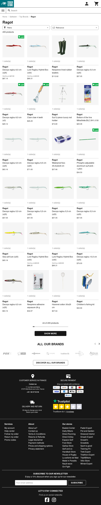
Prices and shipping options (40, 445)
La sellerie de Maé (70, 457)
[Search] (9, 10)
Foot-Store (67, 442)
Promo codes (10, 439)
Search (14, 10)
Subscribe (77, 482)
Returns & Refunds (36, 436)
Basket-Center (68, 427)
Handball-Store (69, 451)
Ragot (5, 66)
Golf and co (67, 448)
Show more (50, 333)
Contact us (33, 384)
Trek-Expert (85, 451)
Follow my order (11, 433)
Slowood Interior (87, 433)
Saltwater (13, 16)
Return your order (32, 412)
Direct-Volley (67, 436)
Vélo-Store (85, 460)
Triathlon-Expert (87, 454)
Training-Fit (85, 448)
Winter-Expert (86, 463)
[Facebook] (47, 500)
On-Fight (66, 466)
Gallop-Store (67, 445)
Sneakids (84, 442)
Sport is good (86, 445)
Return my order (11, 436)
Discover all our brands (50, 362)
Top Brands (23, 16)
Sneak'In (84, 439)
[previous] (95, 344)
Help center (9, 430)
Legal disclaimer (35, 439)
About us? (32, 427)
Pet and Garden (87, 430)
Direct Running (69, 433)
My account (9, 427)
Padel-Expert (86, 427)
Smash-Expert (86, 436)
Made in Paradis (69, 460)
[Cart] (96, 3)
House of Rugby (69, 454)
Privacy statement (36, 448)
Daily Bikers (67, 430)
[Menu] (3, 10)
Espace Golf (67, 439)
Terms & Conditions (36, 433)
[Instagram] (53, 500)
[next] (99, 344)
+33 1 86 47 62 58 (33, 392)
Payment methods (36, 442)
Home (4, 16)
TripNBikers (85, 457)
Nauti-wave (67, 463)
